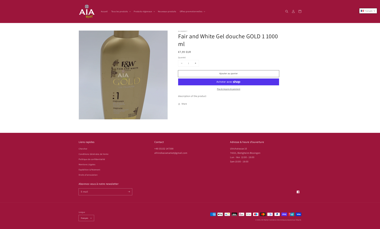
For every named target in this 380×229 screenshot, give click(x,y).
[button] (287, 11)
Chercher (83, 148)
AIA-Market (265, 220)
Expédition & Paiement (89, 169)
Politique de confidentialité (92, 159)
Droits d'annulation (88, 174)
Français (84, 218)
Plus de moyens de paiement (228, 89)
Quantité (182, 57)
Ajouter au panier (228, 73)
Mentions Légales (87, 164)
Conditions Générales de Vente (93, 154)
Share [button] (184, 103)
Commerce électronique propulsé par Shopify (285, 220)
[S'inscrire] (129, 191)
